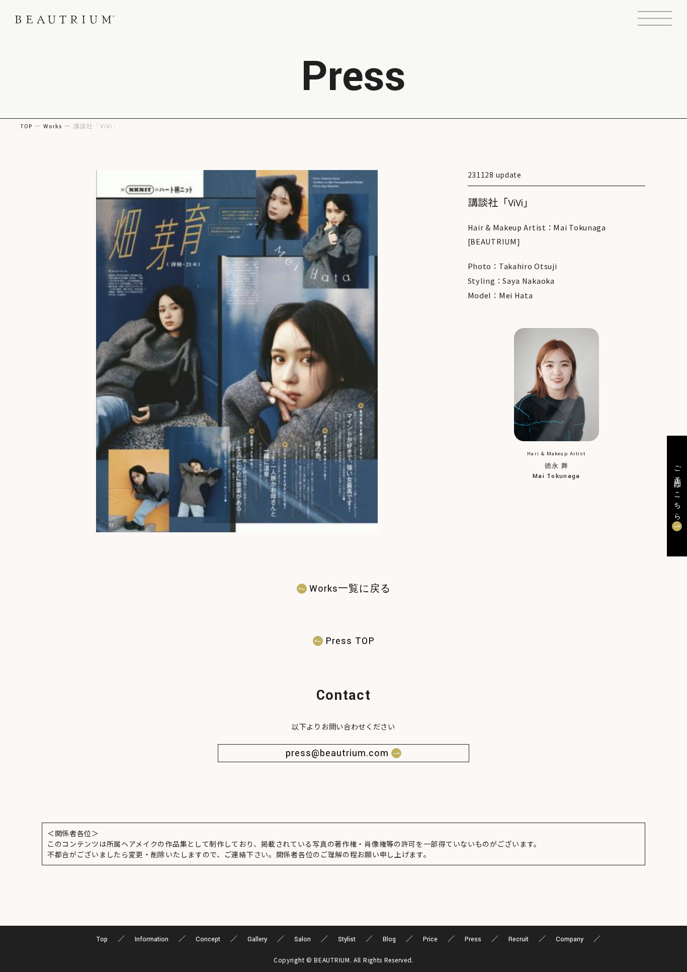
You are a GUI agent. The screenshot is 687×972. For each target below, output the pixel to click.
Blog (389, 939)
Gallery (257, 939)
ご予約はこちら (676, 490)
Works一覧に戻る (350, 589)
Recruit (518, 939)
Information (151, 939)
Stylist (347, 939)
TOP (26, 126)
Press (473, 939)
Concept (208, 939)
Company (569, 939)
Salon (302, 939)
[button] (655, 20)
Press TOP (350, 641)
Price (430, 939)
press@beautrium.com (337, 753)
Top (102, 939)
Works (52, 126)
